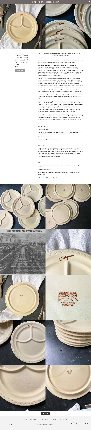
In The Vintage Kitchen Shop (45, 2)
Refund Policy (46, 419)
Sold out (20, 70)
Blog (54, 419)
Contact (65, 419)
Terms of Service (35, 419)
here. (44, 174)
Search (25, 419)
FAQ (60, 419)
